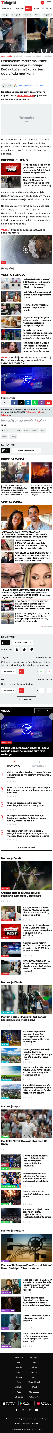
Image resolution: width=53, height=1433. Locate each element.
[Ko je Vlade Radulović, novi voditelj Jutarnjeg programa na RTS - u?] (11, 296)
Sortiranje (6, 650)
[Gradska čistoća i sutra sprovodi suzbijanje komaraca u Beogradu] (26, 875)
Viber (40, 412)
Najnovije (11, 858)
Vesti (3, 56)
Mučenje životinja (31, 430)
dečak (4, 437)
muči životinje (25, 95)
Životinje (13, 437)
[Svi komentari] (16, 649)
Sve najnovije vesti (26, 848)
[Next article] (51, 716)
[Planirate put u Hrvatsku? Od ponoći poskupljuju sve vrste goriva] (26, 999)
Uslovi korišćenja (37, 421)
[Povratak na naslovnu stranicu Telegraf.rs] (8, 3)
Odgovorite (9, 671)
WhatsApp (31, 412)
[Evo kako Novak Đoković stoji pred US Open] (26, 1123)
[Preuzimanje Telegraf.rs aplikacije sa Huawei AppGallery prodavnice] (44, 1403)
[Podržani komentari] (24, 649)
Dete (43, 430)
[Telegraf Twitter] (23, 1410)
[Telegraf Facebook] (16, 1410)
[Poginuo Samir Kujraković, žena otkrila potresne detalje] (11, 309)
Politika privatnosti (22, 1424)
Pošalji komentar (26, 450)
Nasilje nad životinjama (11, 430)
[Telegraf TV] (36, 1410)
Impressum (27, 1419)
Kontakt (35, 1424)
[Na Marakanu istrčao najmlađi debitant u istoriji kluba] (11, 1197)
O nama (9, 1419)
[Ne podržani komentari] (31, 649)
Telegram (5, 415)
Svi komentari (26, 699)
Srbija (9, 56)
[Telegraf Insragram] (29, 1410)
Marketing (18, 1419)
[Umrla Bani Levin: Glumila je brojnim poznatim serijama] (11, 1322)
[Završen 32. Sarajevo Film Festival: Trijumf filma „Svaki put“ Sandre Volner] (26, 1248)
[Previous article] (2, 716)
